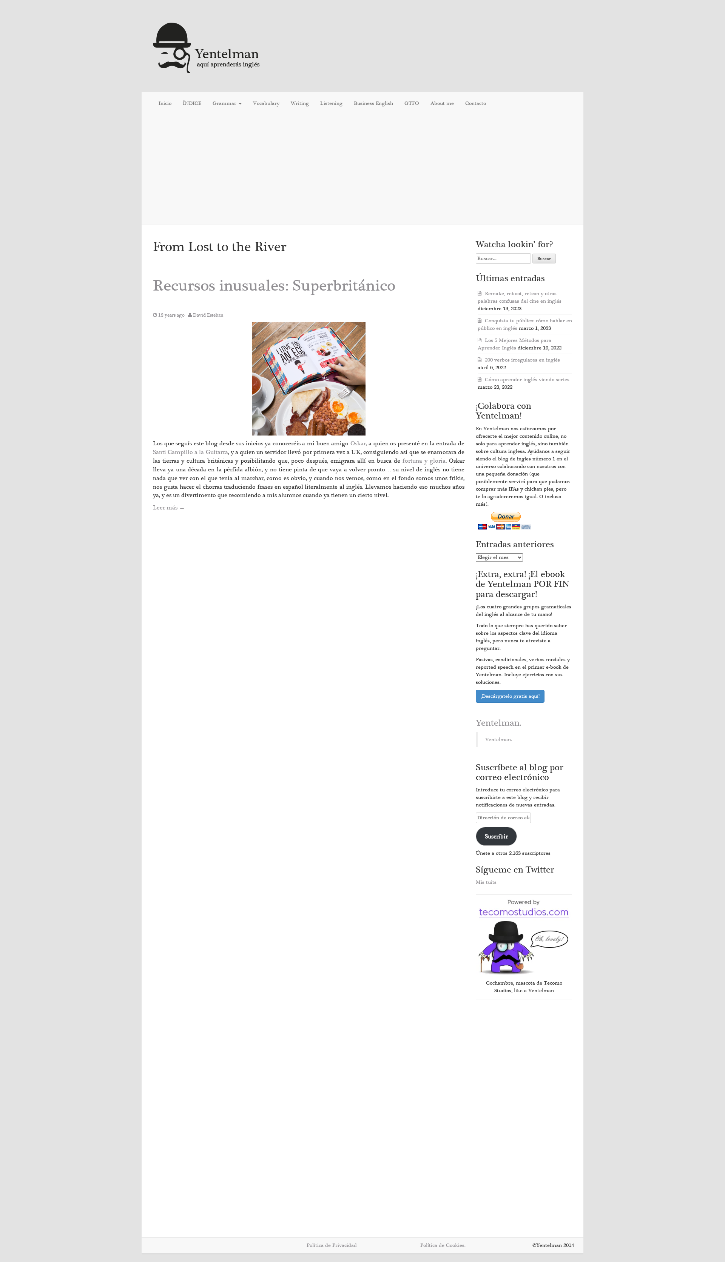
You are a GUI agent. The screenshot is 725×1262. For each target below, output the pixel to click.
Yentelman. (498, 723)
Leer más (169, 507)
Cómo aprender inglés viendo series (527, 379)
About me (442, 103)
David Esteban (208, 315)
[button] (309, 379)
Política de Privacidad (332, 1245)
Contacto (475, 103)
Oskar (358, 443)
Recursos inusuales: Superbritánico (274, 286)
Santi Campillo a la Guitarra (190, 452)
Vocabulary (266, 103)
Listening (331, 103)
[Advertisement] (362, 169)
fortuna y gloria (424, 461)
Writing (300, 103)
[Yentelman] (207, 47)
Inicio (165, 103)
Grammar (225, 103)
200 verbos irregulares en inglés (522, 360)
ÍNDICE (192, 103)
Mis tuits (486, 882)
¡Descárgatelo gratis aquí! (510, 696)
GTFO (411, 103)
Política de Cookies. (443, 1245)
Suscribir (496, 836)
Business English (373, 103)
